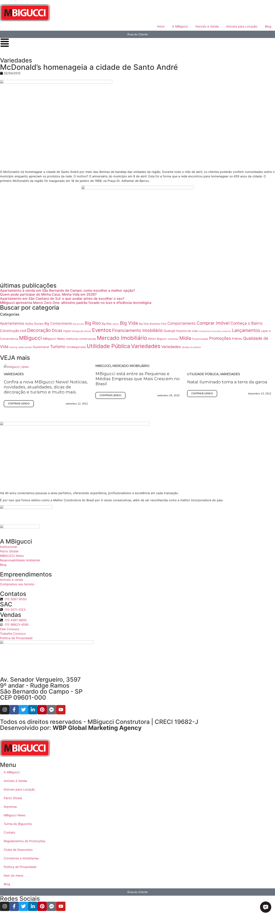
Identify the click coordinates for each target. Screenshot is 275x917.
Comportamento (181, 323)
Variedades (145, 346)
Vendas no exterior (191, 347)
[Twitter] (23, 709)
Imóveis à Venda (207, 26)
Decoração (39, 330)
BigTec (116, 324)
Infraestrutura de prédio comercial (215, 331)
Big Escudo (78, 324)
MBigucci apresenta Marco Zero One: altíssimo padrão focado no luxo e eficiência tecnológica (75, 303)
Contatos (13, 593)
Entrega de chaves (81, 331)
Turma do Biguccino (18, 824)
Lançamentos (246, 330)
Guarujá (169, 331)
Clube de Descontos (18, 850)
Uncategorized (76, 347)
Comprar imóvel (213, 323)
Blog (268, 26)
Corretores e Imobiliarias (21, 858)
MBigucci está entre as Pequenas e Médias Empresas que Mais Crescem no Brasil (137, 378)
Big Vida (129, 323)
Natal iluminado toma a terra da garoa (227, 382)
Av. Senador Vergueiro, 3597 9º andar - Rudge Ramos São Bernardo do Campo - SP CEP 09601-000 (41, 688)
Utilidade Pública (108, 346)
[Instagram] (4, 709)
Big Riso (93, 323)
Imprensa (10, 806)
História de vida (187, 331)
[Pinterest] (42, 709)
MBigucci (30, 338)
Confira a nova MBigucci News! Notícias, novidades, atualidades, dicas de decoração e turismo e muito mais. (46, 387)
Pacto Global (13, 798)
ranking (13, 347)
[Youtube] (60, 709)
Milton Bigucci (157, 339)
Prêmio (237, 339)
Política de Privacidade (20, 867)
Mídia (185, 338)
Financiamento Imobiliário (137, 330)
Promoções (220, 338)
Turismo (57, 346)
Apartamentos (12, 323)
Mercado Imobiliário (122, 338)
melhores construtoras (81, 339)
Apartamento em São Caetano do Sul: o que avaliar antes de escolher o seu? (62, 298)
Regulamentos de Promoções (24, 841)
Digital (67, 330)
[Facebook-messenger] (51, 709)
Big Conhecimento (58, 323)
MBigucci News (54, 339)
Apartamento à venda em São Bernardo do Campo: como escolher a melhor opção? (67, 290)
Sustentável (41, 347)
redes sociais (25, 347)
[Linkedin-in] (32, 709)
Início (161, 26)
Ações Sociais (34, 323)
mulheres (173, 338)
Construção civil (13, 331)
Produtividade (200, 338)
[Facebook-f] (14, 709)
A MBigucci (180, 26)
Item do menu (13, 875)
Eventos (101, 330)
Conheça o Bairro (246, 323)
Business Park (158, 323)
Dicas (57, 330)
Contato (9, 832)
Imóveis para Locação (241, 26)
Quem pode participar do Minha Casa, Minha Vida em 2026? (48, 294)
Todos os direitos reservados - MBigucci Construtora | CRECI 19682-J (99, 721)
